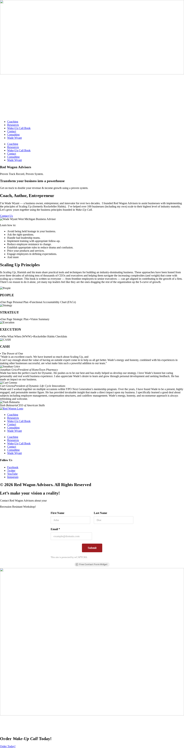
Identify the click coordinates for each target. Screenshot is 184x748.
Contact (11, 131)
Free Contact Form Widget (93, 564)
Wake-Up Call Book (19, 128)
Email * (55, 529)
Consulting (13, 134)
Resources (13, 124)
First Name (57, 512)
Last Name (100, 512)
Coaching (12, 121)
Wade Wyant (14, 137)
